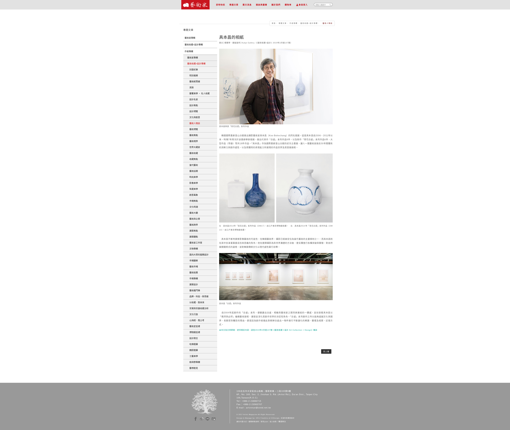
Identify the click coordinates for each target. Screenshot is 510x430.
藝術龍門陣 (193, 290)
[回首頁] (195, 4)
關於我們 (275, 5)
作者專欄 (294, 23)
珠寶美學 (192, 189)
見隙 (190, 87)
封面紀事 (192, 69)
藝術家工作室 (194, 243)
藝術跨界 (192, 225)
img (195, 418)
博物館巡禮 (193, 332)
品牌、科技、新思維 (198, 296)
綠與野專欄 (193, 362)
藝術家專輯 (190, 38)
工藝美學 (192, 356)
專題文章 (233, 5)
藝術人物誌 (193, 123)
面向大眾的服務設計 (198, 255)
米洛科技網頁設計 (288, 418)
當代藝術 (192, 165)
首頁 (274, 23)
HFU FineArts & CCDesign (267, 418)
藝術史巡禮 (193, 326)
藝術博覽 (192, 129)
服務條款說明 (254, 421)
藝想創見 (192, 368)
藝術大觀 (192, 213)
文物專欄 (192, 249)
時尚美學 (192, 177)
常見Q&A (264, 421)
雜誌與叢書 (261, 5)
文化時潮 (192, 207)
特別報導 (192, 75)
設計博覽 (192, 111)
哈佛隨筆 (192, 344)
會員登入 (303, 5)
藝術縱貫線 (193, 81)
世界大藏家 (193, 147)
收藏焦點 (192, 159)
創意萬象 (192, 195)
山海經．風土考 (195, 320)
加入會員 (273, 421)
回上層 (326, 351)
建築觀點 (192, 237)
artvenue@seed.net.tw (258, 408)
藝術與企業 (193, 219)
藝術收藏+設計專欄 (309, 23)
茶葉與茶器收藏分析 (198, 308)
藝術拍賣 (192, 272)
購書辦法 (282, 422)
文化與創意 (193, 117)
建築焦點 (192, 231)
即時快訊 (220, 5)
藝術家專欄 (192, 58)
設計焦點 (192, 105)
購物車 (288, 5)
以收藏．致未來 (195, 302)
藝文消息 (247, 5)
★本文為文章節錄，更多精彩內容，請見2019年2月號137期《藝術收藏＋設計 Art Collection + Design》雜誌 (268, 330)
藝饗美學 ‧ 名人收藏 (198, 93)
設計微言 (192, 338)
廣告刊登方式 (242, 421)
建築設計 (192, 284)
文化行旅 (192, 314)
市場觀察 (192, 261)
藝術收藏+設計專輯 (194, 45)
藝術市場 (192, 266)
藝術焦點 (192, 135)
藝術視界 (192, 141)
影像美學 (192, 183)
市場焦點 (192, 201)
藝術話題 (192, 171)
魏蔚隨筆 (192, 350)
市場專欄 (192, 278)
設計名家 (192, 99)
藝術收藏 (192, 153)
